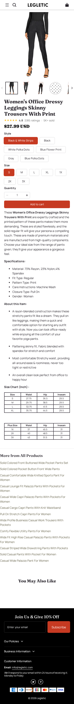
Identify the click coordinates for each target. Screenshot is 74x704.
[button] (7, 5)
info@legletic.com (22, 667)
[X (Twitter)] (33, 683)
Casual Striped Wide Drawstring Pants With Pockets (34, 548)
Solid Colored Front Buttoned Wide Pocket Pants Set (34, 463)
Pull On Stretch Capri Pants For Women (25, 514)
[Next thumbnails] (72, 88)
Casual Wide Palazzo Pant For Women (24, 561)
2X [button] (9, 181)
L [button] (34, 172)
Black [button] (47, 140)
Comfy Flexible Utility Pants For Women (25, 531)
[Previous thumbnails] (2, 88)
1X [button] (60, 172)
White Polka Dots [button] (19, 149)
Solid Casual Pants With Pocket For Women (28, 554)
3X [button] (23, 181)
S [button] (9, 172)
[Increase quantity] (27, 195)
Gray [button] (11, 158)
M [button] (22, 172)
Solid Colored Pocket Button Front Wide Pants (30, 469)
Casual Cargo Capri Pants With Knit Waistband (30, 508)
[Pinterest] (40, 683)
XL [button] (47, 172)
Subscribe (59, 627)
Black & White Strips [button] (20, 140)
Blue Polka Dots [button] (34, 158)
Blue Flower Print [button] (50, 149)
